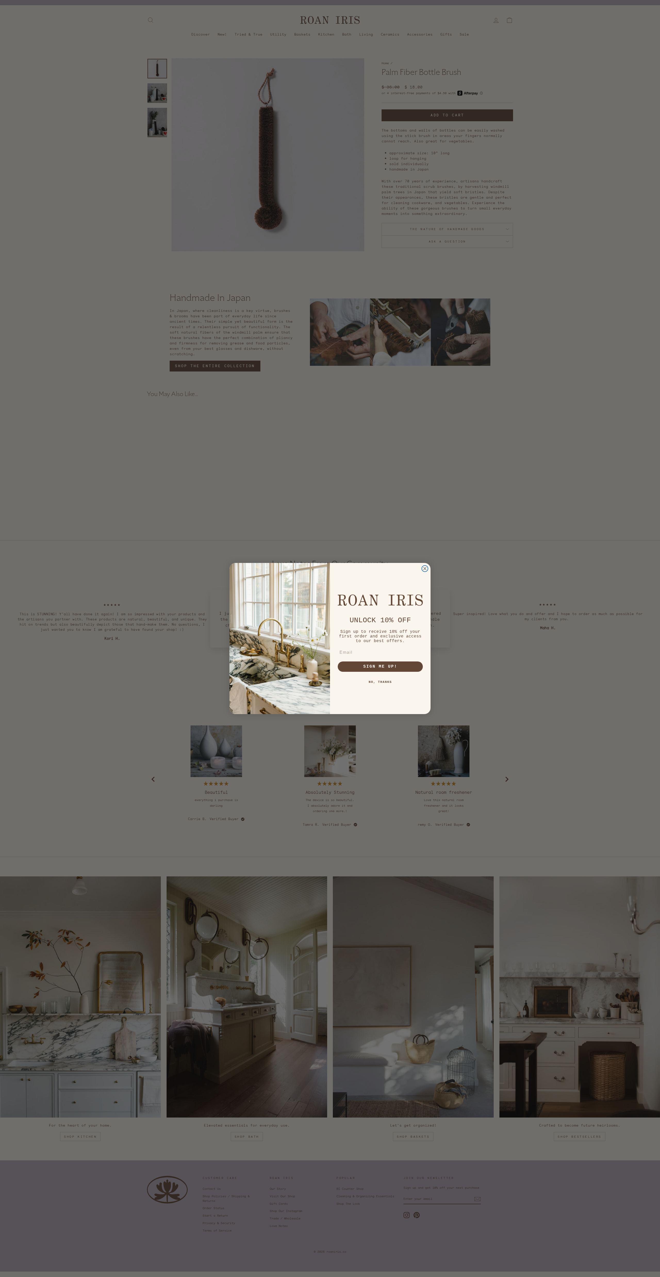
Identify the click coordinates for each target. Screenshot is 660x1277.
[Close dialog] (425, 568)
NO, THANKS (380, 682)
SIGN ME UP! (380, 666)
